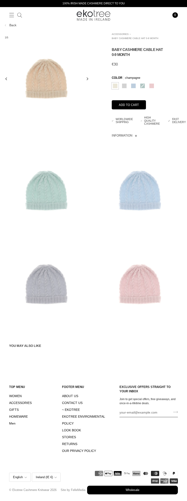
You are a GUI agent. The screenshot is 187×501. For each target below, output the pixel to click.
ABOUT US (70, 396)
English (18, 477)
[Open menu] (11, 15)
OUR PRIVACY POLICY (79, 451)
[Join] (174, 412)
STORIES (69, 437)
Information (122, 135)
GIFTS (14, 409)
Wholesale (132, 490)
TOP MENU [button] (17, 387)
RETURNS (69, 444)
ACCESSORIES (120, 34)
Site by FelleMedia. (73, 490)
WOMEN (15, 396)
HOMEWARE (18, 416)
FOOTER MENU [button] (73, 387)
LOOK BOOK (71, 430)
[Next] (87, 79)
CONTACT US (72, 403)
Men (12, 423)
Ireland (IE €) (44, 477)
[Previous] (6, 79)
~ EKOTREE (71, 409)
